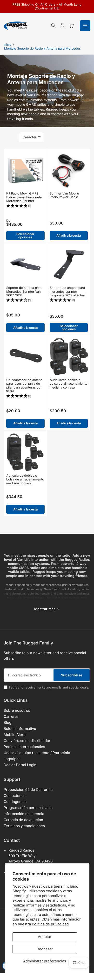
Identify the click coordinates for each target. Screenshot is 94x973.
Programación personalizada (28, 807)
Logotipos (12, 758)
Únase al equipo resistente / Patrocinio (37, 752)
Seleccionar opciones (25, 235)
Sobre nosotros (17, 710)
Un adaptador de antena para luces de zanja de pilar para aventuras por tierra (24, 385)
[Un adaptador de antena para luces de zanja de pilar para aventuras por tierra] (25, 356)
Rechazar (45, 949)
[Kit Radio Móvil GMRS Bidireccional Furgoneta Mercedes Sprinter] (25, 170)
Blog (7, 722)
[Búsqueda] (53, 25)
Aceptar (44, 936)
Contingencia (15, 801)
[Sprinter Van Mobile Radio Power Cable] (69, 170)
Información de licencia (24, 813)
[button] (25, 206)
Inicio (7, 44)
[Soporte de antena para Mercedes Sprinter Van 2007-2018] (25, 264)
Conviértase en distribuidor (27, 740)
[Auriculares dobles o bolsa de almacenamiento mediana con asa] (69, 356)
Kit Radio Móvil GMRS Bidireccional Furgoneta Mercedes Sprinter (24, 197)
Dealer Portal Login (20, 765)
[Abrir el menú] (85, 25)
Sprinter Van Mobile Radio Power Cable (64, 195)
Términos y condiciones (24, 825)
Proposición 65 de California (28, 789)
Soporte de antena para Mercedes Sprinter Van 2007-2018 (23, 291)
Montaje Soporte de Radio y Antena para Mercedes (42, 48)
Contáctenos (15, 795)
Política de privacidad (50, 924)
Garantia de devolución (23, 819)
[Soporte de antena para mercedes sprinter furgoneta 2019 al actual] (69, 264)
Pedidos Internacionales (24, 746)
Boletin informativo (20, 728)
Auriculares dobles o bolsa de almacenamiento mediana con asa (68, 383)
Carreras (11, 716)
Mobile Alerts (15, 734)
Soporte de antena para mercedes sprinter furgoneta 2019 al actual (67, 291)
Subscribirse (71, 675)
